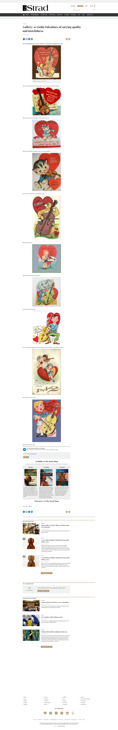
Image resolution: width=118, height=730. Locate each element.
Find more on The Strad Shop (46, 501)
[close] (70, 36)
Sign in (54, 36)
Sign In (91, 6)
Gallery (43, 523)
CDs (50, 464)
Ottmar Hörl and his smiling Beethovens (54, 632)
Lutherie (46, 698)
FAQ (84, 719)
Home (25, 697)
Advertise (65, 702)
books (45, 464)
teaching (42, 464)
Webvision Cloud (62, 726)
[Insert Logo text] (35, 10)
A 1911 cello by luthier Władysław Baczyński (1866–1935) (55, 541)
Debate (25, 700)
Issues (82, 697)
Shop (86, 6)
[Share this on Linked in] (29, 39)
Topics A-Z (61, 719)
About (45, 704)
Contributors (46, 719)
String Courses (47, 702)
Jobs (64, 698)
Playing (31, 467)
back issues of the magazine (62, 464)
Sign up (26, 457)
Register (73, 6)
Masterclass (83, 704)
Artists (45, 697)
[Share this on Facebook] (24, 39)
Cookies (79, 719)
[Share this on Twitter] (26, 39)
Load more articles (46, 573)
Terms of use (67, 719)
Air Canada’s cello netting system (52, 617)
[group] (89, 14)
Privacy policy (74, 719)
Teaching (46, 467)
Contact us (65, 704)
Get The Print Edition (85, 698)
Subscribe (80, 6)
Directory (46, 700)
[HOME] (24, 14)
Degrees (25, 704)
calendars (53, 464)
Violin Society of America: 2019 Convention (55, 602)
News (42, 615)
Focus (26, 506)
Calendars (62, 467)
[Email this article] (32, 39)
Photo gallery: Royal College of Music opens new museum (55, 526)
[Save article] (69, 39)
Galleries (25, 23)
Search (94, 10)
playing (37, 464)
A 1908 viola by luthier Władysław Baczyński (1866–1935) (55, 558)
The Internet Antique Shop (41, 81)
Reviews (64, 700)
